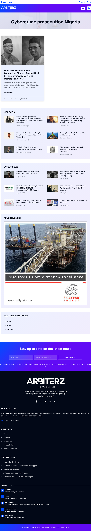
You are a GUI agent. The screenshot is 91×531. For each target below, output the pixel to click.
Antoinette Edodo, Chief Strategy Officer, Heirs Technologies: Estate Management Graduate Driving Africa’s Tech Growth (72, 120)
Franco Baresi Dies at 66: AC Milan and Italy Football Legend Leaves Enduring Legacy (72, 173)
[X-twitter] (82, 2)
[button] (83, 8)
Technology (9, 329)
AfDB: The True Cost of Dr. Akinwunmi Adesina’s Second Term (29, 148)
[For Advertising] (2, 509)
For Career (9, 515)
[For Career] (2, 516)
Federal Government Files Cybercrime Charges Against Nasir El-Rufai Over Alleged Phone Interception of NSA (22, 74)
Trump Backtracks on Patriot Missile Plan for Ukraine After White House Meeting (73, 188)
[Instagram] (87, 2)
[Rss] (90, 2)
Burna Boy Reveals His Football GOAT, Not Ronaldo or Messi (27, 172)
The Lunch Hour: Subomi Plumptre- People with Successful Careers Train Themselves (30, 135)
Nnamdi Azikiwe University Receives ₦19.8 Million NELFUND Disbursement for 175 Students (29, 188)
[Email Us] (2, 490)
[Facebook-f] (79, 2)
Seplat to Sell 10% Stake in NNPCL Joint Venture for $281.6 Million (29, 201)
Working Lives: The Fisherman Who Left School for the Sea (73, 134)
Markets (8, 325)
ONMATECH (64, 527)
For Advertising (10, 509)
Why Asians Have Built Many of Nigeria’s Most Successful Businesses (71, 149)
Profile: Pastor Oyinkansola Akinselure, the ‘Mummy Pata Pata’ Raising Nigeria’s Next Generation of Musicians (29, 120)
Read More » (8, 93)
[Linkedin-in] (84, 2)
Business (8, 321)
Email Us (8, 489)
